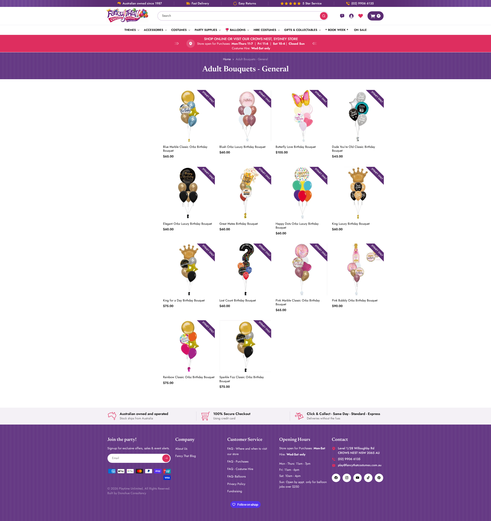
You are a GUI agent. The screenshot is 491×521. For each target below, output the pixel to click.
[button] (131, 30)
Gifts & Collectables (300, 30)
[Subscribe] (166, 458)
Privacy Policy (236, 483)
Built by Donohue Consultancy (126, 493)
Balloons (238, 30)
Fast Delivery (200, 3)
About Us (181, 448)
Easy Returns (247, 3)
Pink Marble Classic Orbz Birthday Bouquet (298, 302)
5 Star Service (312, 3)
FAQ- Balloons (236, 476)
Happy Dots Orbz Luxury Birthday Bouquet (297, 226)
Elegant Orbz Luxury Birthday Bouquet (187, 224)
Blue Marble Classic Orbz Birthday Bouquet (185, 149)
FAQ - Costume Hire (240, 469)
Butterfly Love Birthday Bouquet (296, 147)
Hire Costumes (265, 30)
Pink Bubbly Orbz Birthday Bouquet (354, 300)
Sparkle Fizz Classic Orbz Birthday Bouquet (241, 379)
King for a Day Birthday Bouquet (184, 300)
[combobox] (243, 16)
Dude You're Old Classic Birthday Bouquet (353, 149)
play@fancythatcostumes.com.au (359, 465)
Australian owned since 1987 (142, 3)
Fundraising (234, 491)
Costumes (179, 30)
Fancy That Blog (185, 456)
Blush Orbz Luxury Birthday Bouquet (242, 147)
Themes (130, 30)
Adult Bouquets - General (252, 59)
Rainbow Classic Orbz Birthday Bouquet (188, 377)
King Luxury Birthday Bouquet (351, 224)
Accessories (153, 30)
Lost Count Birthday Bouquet (237, 300)
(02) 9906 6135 (362, 3)
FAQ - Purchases (237, 461)
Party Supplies (206, 30)
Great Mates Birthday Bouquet (238, 224)
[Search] (324, 16)
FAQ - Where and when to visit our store (247, 451)
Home (227, 59)
